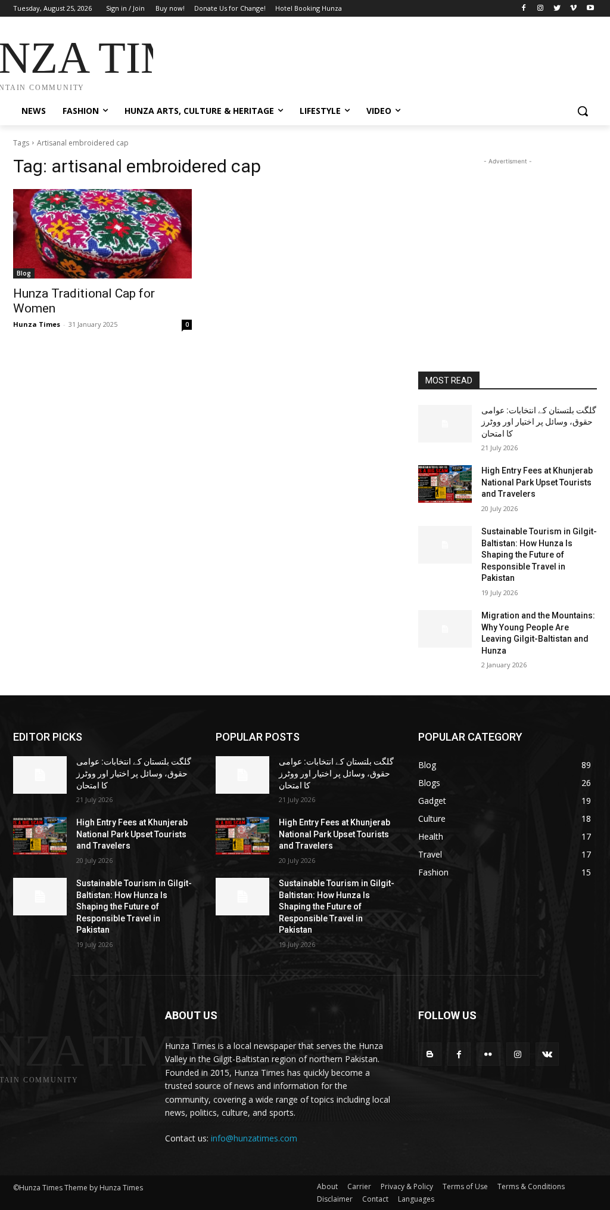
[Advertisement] (292, 61)
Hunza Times (36, 324)
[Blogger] (429, 1054)
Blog (24, 273)
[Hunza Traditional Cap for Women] (102, 233)
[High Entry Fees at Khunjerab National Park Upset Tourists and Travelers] (445, 484)
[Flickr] (488, 1054)
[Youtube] (590, 9)
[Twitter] (557, 9)
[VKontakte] (547, 1054)
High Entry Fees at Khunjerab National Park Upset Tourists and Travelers (537, 482)
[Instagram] (540, 9)
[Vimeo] (573, 9)
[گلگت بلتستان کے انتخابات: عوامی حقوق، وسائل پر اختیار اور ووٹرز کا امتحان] (445, 423)
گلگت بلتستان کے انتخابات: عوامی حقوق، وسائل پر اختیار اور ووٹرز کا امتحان (538, 422)
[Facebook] (524, 9)
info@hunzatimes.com (254, 1138)
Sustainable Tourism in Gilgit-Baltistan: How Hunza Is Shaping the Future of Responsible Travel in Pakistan (539, 555)
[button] (582, 111)
